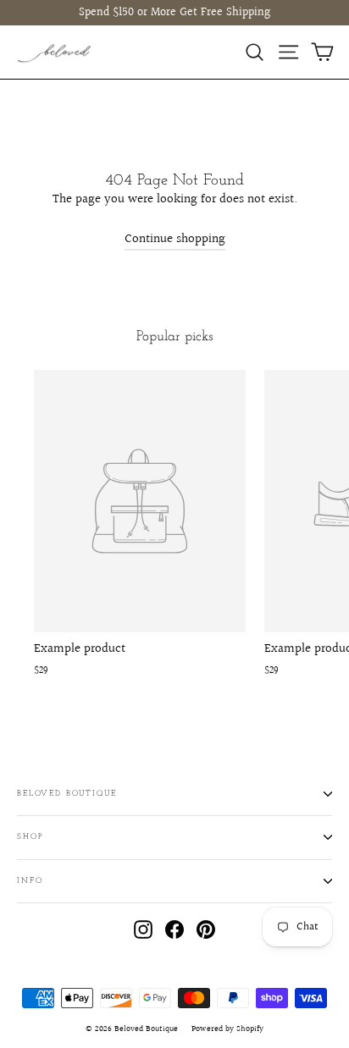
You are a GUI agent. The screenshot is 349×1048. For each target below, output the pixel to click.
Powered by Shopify (227, 1028)
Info (29, 881)
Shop (30, 837)
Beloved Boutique (67, 793)
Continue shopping (175, 239)
